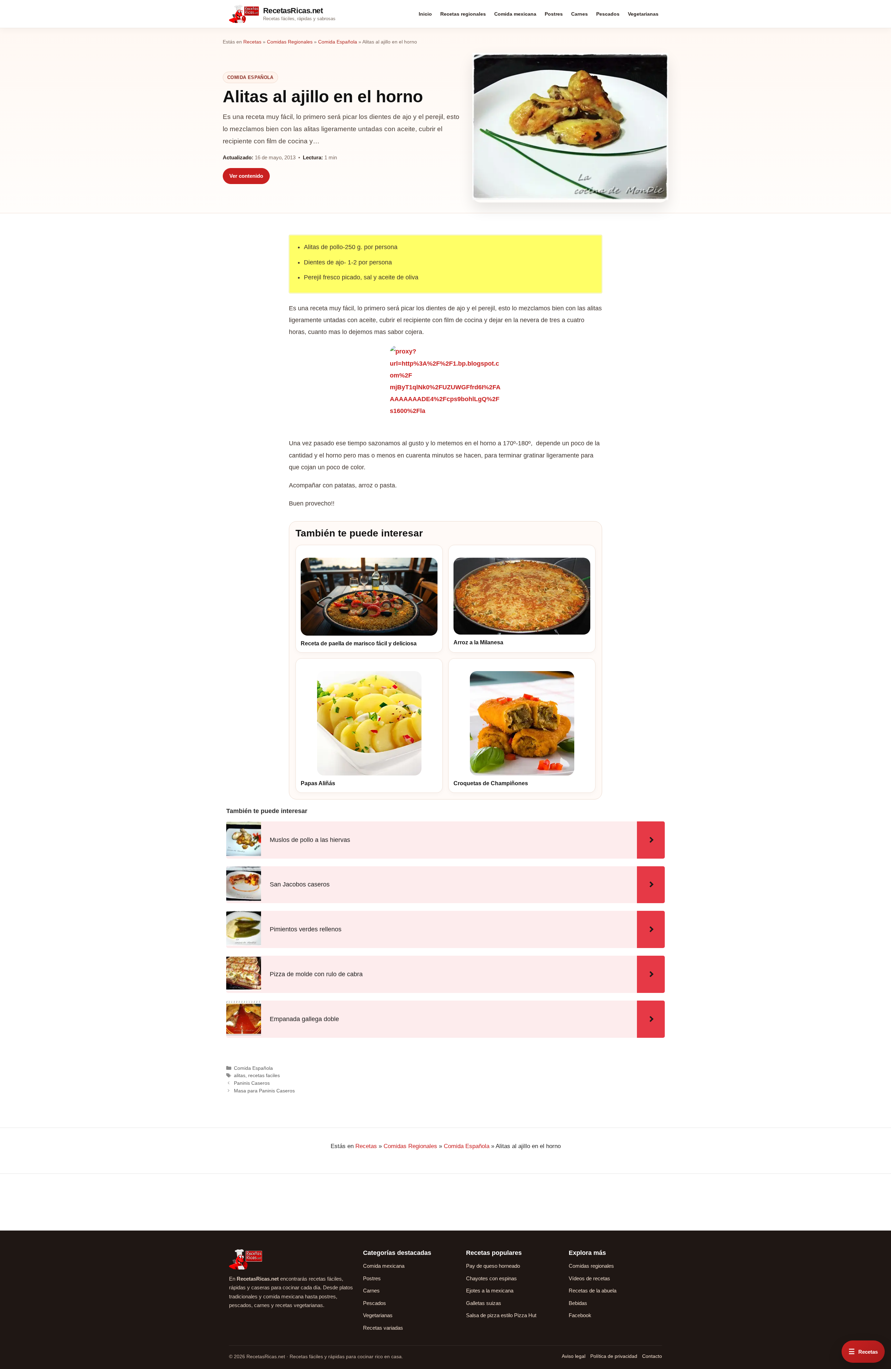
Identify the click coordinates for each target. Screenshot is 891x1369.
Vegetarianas (643, 14)
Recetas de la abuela (592, 1291)
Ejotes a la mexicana (489, 1291)
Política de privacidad (613, 1356)
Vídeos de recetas (589, 1278)
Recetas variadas (383, 1328)
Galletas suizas (483, 1303)
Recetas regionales (463, 14)
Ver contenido (246, 176)
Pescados (608, 14)
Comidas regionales (591, 1266)
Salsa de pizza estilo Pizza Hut (501, 1315)
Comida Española (337, 42)
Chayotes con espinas (491, 1278)
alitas (239, 1075)
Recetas (252, 42)
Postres (554, 14)
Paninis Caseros (252, 1083)
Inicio (425, 14)
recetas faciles (264, 1075)
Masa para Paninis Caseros (264, 1090)
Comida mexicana (515, 14)
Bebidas (578, 1303)
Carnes (579, 14)
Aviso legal (573, 1356)
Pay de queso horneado (493, 1266)
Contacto (652, 1356)
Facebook (580, 1315)
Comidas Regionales (290, 42)
